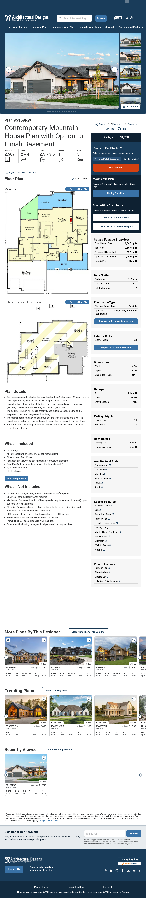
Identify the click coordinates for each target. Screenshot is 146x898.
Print (124, 128)
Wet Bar (98, 549)
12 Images (132, 106)
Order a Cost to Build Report (116, 217)
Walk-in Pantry (102, 545)
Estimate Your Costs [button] (90, 27)
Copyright (107, 887)
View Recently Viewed (60, 749)
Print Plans (81, 178)
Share (102, 124)
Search (101, 18)
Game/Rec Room (103, 514)
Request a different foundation (116, 321)
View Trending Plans (57, 690)
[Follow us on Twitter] (128, 870)
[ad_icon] (27, 18)
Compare (132, 124)
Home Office (101, 518)
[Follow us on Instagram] (117, 870)
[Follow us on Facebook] (122, 870)
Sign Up (134, 833)
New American (102, 478)
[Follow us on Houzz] (111, 870)
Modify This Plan (116, 193)
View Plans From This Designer (89, 632)
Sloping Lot (100, 576)
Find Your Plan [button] (39, 27)
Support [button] (109, 27)
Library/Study (101, 527)
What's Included (28, 172)
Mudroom (99, 541)
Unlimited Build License (106, 581)
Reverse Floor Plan (79, 189)
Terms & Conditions (75, 887)
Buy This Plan (116, 167)
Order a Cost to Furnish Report (116, 226)
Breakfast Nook (102, 505)
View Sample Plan (16, 478)
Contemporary (102, 465)
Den (97, 510)
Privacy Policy (41, 887)
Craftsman (100, 469)
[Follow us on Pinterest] (105, 870)
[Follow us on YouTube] (134, 870)
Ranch (98, 483)
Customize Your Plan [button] (63, 27)
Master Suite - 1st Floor (106, 532)
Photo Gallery (101, 572)
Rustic (98, 487)
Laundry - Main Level (105, 523)
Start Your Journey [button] (17, 27)
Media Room (101, 536)
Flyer (11, 172)
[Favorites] (126, 18)
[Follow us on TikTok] (139, 870)
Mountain (99, 474)
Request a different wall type (116, 347)
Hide (112, 128)
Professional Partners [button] (130, 27)
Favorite (116, 124)
